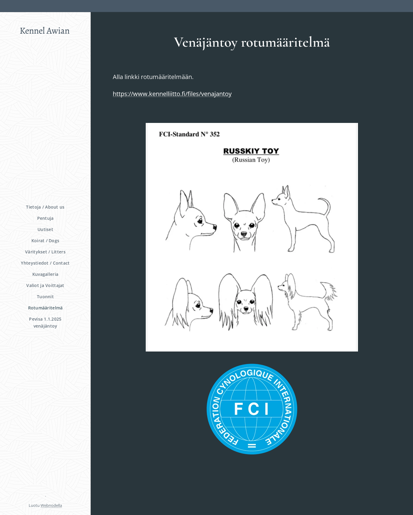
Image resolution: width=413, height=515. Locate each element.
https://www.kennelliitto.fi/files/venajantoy (172, 94)
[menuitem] (45, 206)
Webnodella (51, 505)
